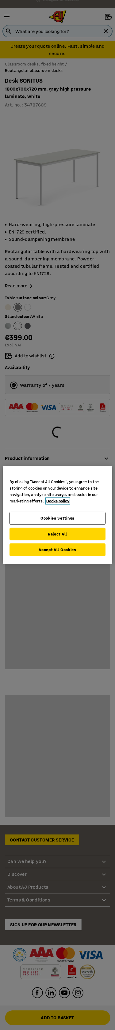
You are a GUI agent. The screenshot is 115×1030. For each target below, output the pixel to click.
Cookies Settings (57, 518)
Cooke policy (57, 501)
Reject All (57, 533)
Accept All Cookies (57, 549)
